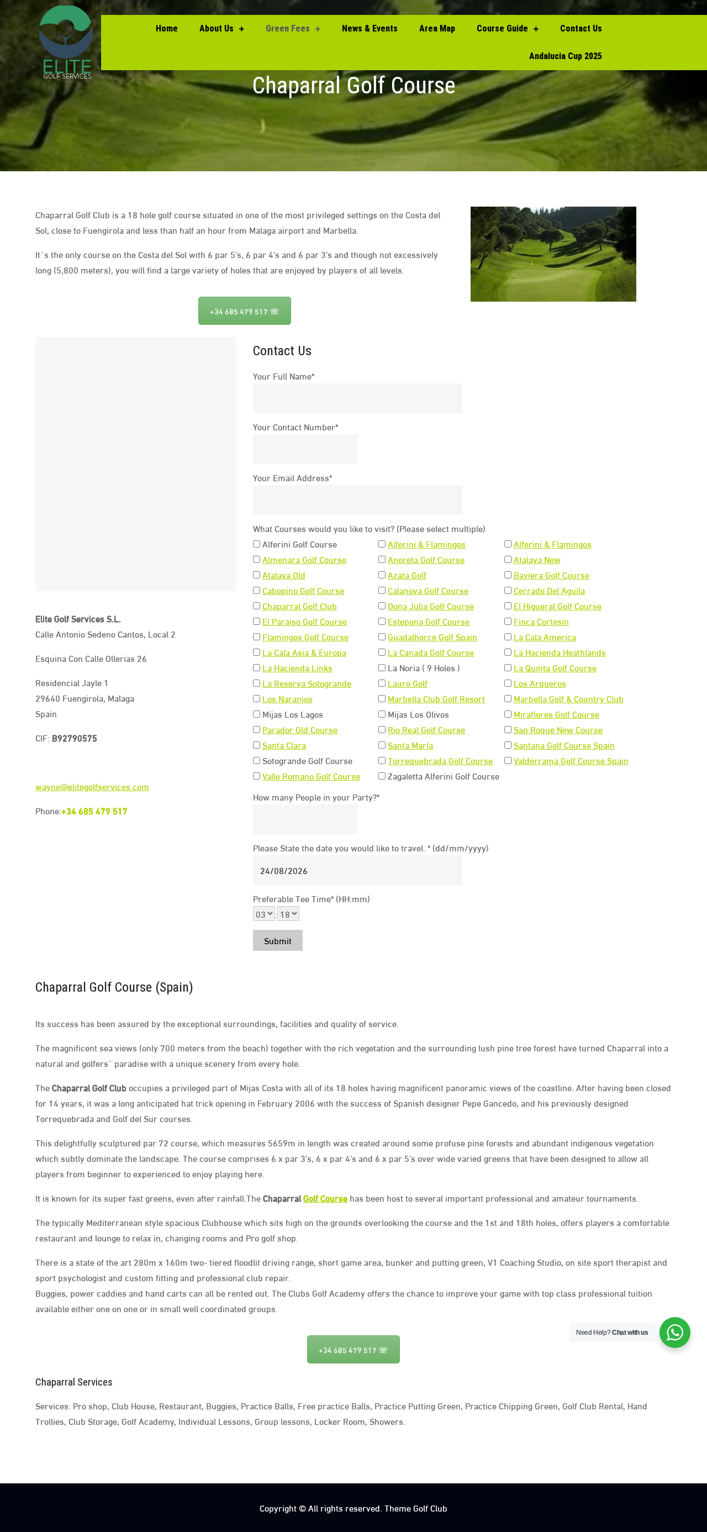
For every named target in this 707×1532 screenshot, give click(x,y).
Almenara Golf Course (304, 558)
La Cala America (545, 636)
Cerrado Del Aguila (549, 589)
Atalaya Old (283, 574)
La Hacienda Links (297, 667)
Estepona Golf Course (428, 620)
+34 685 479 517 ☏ (244, 311)
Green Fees (288, 28)
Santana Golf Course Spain (564, 744)
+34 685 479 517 (94, 810)
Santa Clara (284, 744)
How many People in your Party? (316, 796)
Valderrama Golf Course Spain (571, 760)
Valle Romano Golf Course (311, 775)
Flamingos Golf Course (305, 636)
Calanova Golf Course (428, 589)
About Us (216, 28)
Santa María (410, 744)
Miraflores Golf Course (556, 713)
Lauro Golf (408, 682)
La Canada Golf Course (431, 651)
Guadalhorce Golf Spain (432, 636)
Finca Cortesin (541, 620)
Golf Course (325, 1197)
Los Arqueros (540, 682)
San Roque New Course (558, 729)
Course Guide (502, 28)
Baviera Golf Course (551, 574)
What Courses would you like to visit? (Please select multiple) (369, 528)
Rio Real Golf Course (426, 729)
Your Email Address (292, 477)
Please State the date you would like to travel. (371, 847)
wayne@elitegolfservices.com (92, 786)
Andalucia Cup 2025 (565, 56)
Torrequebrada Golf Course (440, 760)
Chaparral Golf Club (299, 605)
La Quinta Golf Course (555, 667)
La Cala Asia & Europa (304, 651)
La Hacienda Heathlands (560, 651)
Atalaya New (537, 558)
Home (167, 28)
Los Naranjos (287, 698)
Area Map (437, 28)
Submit (278, 940)
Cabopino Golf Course (303, 589)
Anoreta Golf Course (426, 558)
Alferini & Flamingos (427, 543)
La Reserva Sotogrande (306, 682)
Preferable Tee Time (311, 898)
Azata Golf (407, 574)
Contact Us (581, 28)
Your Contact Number (295, 426)
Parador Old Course (299, 729)
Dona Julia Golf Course (431, 605)
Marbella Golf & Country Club (569, 698)
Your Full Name (283, 375)
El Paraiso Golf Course (304, 620)
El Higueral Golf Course (558, 605)
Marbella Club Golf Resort (436, 698)
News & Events (370, 28)
